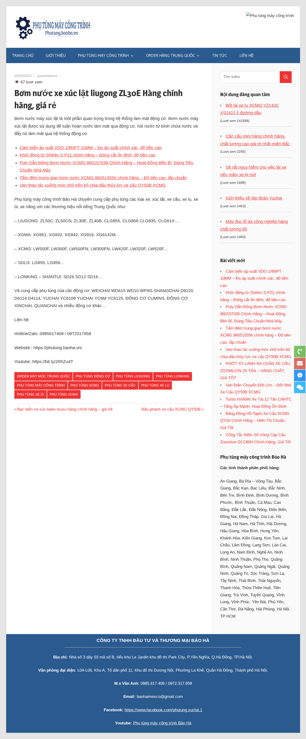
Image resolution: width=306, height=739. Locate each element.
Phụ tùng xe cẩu (120, 385)
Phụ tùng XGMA (64, 394)
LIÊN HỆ (247, 55)
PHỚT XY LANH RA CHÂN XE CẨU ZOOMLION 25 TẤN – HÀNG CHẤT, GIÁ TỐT (255, 370)
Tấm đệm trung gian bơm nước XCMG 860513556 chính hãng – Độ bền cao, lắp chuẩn (103, 177)
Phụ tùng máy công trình (41, 385)
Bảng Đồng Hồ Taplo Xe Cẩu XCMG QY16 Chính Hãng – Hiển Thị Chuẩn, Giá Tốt (255, 420)
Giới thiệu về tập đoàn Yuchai (254, 198)
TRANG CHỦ (22, 55)
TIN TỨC (219, 55)
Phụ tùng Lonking (172, 376)
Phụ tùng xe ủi (30, 394)
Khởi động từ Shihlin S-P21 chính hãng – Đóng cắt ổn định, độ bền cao (87, 155)
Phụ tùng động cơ (93, 376)
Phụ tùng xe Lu (155, 385)
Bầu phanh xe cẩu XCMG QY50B (171, 409)
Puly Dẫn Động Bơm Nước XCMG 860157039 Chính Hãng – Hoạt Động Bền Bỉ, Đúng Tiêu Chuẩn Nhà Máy (253, 313)
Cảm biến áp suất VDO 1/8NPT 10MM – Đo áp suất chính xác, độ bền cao (91, 147)
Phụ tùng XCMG (85, 385)
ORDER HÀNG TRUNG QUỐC (170, 55)
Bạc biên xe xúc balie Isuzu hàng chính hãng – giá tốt (65, 409)
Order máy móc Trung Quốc (43, 376)
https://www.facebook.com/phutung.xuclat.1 (163, 710)
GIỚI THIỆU (56, 55)
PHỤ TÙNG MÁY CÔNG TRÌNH (103, 55)
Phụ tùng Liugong (133, 376)
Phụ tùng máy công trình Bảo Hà (162, 723)
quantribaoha (47, 76)
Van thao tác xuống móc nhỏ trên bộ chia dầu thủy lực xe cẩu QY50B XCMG (93, 185)
